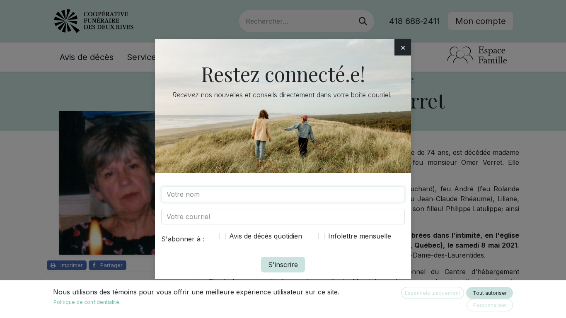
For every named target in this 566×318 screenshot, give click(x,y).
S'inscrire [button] (283, 264)
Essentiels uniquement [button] (432, 293)
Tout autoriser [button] (490, 293)
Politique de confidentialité (86, 302)
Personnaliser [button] (490, 305)
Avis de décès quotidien (265, 236)
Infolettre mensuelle (359, 236)
